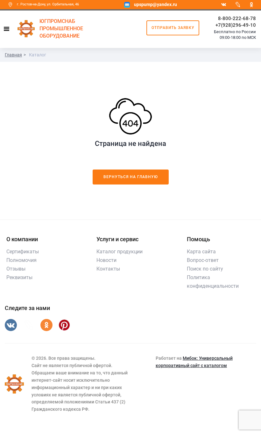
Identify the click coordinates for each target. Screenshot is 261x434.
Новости (106, 260)
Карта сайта (201, 252)
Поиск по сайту (205, 269)
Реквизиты (19, 277)
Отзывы (15, 269)
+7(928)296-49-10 (235, 25)
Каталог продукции (119, 252)
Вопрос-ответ (203, 260)
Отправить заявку (173, 27)
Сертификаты (22, 252)
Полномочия (21, 260)
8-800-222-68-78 (237, 18)
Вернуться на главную (130, 177)
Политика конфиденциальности (213, 281)
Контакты (108, 269)
